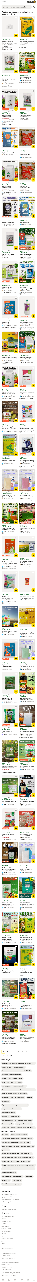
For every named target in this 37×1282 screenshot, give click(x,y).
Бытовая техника (6, 1221)
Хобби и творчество (7, 1238)
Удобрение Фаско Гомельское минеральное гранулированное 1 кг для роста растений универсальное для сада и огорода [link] (27, 903)
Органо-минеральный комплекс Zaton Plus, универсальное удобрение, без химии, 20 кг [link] (27, 358)
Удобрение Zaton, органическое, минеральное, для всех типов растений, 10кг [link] (8, 938)
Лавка (15, 1279)
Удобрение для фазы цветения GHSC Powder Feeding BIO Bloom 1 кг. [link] (26, 835)
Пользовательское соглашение (10, 1262)
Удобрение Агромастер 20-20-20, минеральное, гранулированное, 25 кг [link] (26, 562)
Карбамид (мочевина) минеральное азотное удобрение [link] (26, 971)
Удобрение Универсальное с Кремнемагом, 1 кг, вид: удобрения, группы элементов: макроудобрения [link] (9, 665)
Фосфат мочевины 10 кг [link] (9, 801)
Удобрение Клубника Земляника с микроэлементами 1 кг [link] (8, 835)
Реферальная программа (9, 1209)
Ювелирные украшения (8, 1258)
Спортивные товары (7, 1248)
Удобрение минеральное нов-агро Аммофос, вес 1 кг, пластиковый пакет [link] (27, 461)
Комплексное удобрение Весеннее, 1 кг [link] (9, 632)
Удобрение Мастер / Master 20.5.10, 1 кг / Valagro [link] (25, 868)
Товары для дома (6, 1231)
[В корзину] (16, 35)
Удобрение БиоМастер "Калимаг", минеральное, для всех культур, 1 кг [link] (9, 562)
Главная (3, 1279)
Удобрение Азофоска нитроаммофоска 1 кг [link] (26, 938)
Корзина (28, 1279)
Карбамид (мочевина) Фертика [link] (8, 79)
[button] (34, 7)
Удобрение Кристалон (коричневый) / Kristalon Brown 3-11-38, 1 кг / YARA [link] (9, 496)
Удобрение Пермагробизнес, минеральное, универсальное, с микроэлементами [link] (7, 597)
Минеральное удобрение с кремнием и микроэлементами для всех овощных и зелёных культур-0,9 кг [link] (9, 971)
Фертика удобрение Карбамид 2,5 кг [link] (25, 115)
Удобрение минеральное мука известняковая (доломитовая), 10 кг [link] (27, 732)
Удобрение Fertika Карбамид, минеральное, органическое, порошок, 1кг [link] (9, 42)
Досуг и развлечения (8, 1216)
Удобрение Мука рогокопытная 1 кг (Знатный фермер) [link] (7, 698)
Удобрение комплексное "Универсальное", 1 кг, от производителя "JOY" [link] (27, 427)
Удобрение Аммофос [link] (8, 222)
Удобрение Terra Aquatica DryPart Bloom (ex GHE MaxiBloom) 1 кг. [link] (27, 597)
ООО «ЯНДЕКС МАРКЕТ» (13, 1273)
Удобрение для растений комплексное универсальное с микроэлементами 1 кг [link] (27, 767)
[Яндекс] (14, 1275)
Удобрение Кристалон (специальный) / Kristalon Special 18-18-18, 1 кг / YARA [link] (27, 665)
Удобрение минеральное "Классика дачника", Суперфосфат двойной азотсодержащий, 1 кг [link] (27, 1037)
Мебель (4, 1218)
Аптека (4, 1233)
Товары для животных (8, 1250)
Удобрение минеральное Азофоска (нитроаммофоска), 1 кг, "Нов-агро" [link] (27, 392)
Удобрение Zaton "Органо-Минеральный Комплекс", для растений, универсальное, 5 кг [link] (9, 288)
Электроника (5, 1226)
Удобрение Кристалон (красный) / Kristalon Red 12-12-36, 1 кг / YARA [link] (27, 496)
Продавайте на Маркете (8, 1197)
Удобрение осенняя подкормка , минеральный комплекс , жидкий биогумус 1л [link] (27, 698)
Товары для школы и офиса (9, 1246)
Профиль (34, 1279)
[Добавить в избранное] (16, 18)
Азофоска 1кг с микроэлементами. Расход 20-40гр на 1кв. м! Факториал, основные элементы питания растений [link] (27, 153)
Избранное (21, 1279)
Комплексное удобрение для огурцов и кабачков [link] (9, 427)
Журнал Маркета (6, 1269)
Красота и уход (6, 1236)
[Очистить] (29, 7)
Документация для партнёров (10, 1199)
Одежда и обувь (6, 1228)
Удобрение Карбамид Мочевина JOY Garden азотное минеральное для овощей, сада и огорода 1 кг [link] (27, 78)
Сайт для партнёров (7, 1202)
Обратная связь (6, 1264)
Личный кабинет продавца (9, 1194)
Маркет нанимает (7, 1267)
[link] (18, 1063)
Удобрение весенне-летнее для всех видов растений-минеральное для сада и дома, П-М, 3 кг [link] (9, 392)
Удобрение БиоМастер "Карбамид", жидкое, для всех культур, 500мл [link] (27, 323)
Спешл (9, 1279)
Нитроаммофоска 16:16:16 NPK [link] (27, 529)
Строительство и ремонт (9, 1253)
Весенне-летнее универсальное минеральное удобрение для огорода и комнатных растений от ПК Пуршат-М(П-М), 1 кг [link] (9, 115)
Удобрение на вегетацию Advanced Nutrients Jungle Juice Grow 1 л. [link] (9, 358)
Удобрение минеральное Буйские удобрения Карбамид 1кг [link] (27, 42)
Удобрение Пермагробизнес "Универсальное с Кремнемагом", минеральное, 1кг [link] (7, 323)
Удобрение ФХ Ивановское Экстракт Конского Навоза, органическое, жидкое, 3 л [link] (9, 868)
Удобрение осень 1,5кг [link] (8, 153)
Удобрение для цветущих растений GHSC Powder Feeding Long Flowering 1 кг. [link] (27, 632)
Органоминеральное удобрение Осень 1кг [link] (8, 903)
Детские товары (6, 1255)
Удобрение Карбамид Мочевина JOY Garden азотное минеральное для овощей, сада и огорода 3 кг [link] (9, 529)
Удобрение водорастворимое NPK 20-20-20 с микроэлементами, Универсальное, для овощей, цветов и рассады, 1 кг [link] (26, 288)
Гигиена (4, 1223)
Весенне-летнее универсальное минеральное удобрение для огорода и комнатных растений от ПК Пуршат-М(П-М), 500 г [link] (9, 186)
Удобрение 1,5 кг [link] (24, 222)
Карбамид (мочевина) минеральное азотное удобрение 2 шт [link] (8, 461)
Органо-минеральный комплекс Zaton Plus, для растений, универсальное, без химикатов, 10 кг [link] (27, 255)
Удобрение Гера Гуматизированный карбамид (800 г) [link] (7, 732)
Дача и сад (5, 1241)
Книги (3, 1243)
